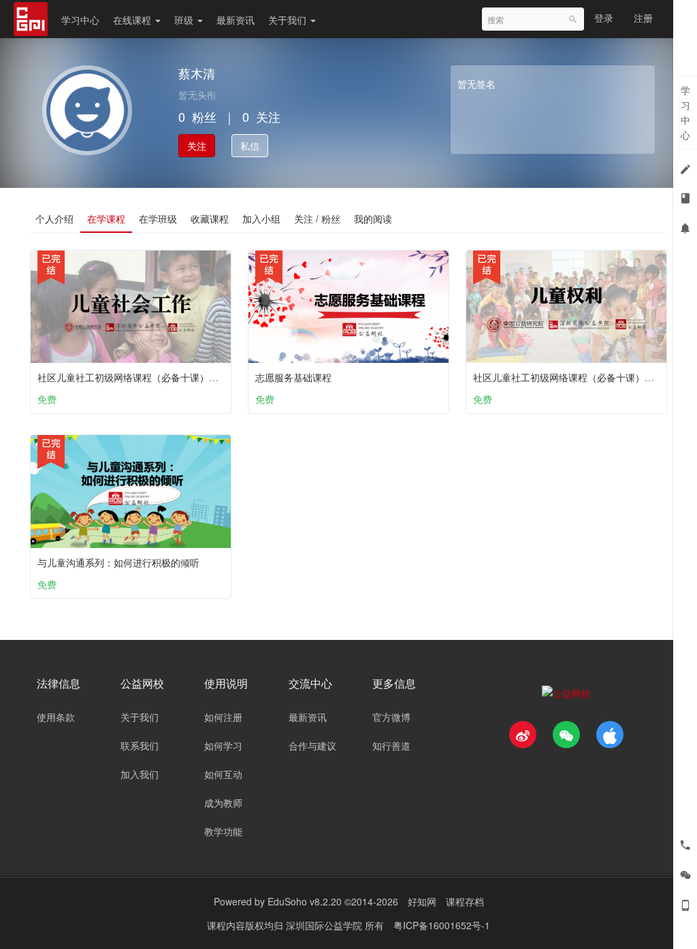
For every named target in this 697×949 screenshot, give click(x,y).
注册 (643, 18)
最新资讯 (235, 20)
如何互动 (223, 774)
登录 (603, 18)
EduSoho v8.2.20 (305, 901)
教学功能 (223, 831)
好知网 (422, 901)
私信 (249, 145)
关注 (196, 145)
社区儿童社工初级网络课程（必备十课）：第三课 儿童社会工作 (172, 377)
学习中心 (80, 20)
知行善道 (391, 745)
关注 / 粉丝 (317, 218)
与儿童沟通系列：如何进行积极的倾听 (118, 562)
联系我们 (139, 745)
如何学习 (223, 745)
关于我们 (288, 20)
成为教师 (223, 802)
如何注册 (223, 717)
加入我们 (139, 774)
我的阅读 (373, 218)
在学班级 (158, 218)
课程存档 (465, 901)
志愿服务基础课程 (293, 377)
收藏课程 (210, 218)
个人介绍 (54, 218)
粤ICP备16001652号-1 (441, 925)
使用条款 (56, 717)
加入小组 (261, 218)
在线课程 (133, 20)
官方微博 (391, 717)
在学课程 (106, 218)
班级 (185, 20)
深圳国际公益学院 (325, 925)
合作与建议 (312, 745)
